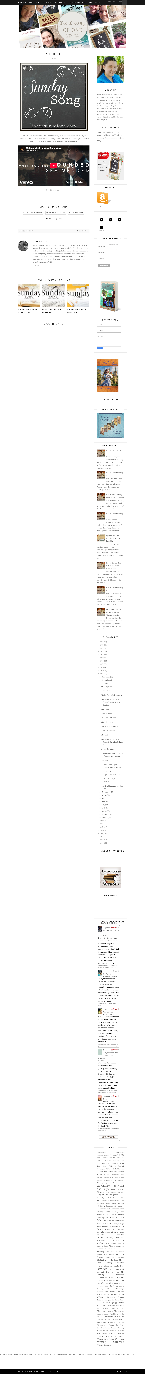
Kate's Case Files (105, 1246)
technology (111, 1306)
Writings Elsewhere (104, 1345)
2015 (101, 821)
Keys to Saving (119, 1246)
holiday (120, 1235)
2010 (101, 837)
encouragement (103, 1214)
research (100, 1291)
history (115, 1235)
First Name (101, 252)
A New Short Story (108, 749)
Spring (107, 1300)
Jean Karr (101, 1060)
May (103, 805)
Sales (106, 1292)
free (122, 1229)
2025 (101, 645)
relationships (119, 1289)
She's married (106, 709)
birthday (100, 1200)
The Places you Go (117, 1314)
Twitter (110, 223)
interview (121, 1243)
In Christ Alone (107, 691)
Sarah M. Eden (103, 935)
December (106, 677)
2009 (101, 840)
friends (100, 1232)
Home (20, 2)
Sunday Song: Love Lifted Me (51, 311)
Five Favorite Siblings (114, 495)
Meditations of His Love (107, 1260)
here (59, 190)
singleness (110, 1297)
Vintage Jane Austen (105, 1325)
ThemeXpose (55, 1371)
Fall (104, 1224)
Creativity (115, 1212)
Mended (104, 760)
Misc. (121, 1260)
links (107, 1252)
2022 (101, 655)
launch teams (120, 1249)
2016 (101, 674)
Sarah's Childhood (117, 1292)
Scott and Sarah (107, 1294)
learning (100, 1252)
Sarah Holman (40, 242)
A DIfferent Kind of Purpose (114, 1169)
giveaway (115, 1232)
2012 (101, 830)
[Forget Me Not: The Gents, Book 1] (100, 931)
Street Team (119, 1300)
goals (122, 1232)
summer (99, 1303)
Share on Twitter (57, 213)
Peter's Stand (106, 713)
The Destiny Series (105, 1311)
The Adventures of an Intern (113, 1308)
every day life (110, 1219)
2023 (101, 651)
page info (112, 1280)
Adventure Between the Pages (55, 2)
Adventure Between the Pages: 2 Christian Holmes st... (112, 742)
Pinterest (119, 223)
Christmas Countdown (106, 1206)
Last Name (101, 259)
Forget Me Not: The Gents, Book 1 (111, 930)
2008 (101, 843)
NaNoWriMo (102, 1278)
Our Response (106, 686)
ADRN (122, 1183)
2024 (101, 648)
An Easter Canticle (109, 1192)
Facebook (101, 223)
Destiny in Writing (78, 2)
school (99, 1294)
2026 (101, 642)
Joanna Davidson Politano (110, 976)
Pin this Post (77, 213)
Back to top (121, 1371)
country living (103, 1212)
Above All (104, 735)
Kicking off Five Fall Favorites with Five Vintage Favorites (113, 612)
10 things (114, 1155)
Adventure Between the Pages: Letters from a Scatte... (110, 702)
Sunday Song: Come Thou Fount (76, 311)
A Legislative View (104, 1172)
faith (104, 1220)
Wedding (114, 1328)
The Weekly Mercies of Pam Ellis (110, 1317)
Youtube (101, 230)
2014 (101, 824)
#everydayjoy (101, 1152)
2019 (101, 664)
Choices (113, 1203)
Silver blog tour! (107, 722)
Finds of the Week (109, 1226)
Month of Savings (104, 1263)
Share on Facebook (34, 213)
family (110, 1223)
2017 (101, 670)
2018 (101, 667)
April (103, 808)
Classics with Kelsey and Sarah (112, 1209)
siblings (100, 1297)
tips (116, 1319)
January (105, 817)
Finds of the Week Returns (111, 695)
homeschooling (111, 1243)
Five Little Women (113, 1229)
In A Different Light (108, 718)
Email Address (107, 246)
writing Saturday (110, 1342)
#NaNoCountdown (103, 1155)
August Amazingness (107, 1195)
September (106, 792)
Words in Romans (108, 731)
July (103, 798)
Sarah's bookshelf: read (115, 923)
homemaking (101, 1240)
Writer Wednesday (116, 1339)
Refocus (109, 1289)
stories (112, 1300)
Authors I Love (115, 1197)
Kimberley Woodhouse (110, 1101)
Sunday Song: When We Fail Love (28, 311)
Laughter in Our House (106, 1249)
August (104, 795)
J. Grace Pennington (109, 1014)
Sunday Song (57, 219)
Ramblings (100, 1289)
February (105, 814)
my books (114, 1266)
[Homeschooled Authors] (110, 887)
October (105, 683)
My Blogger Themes (32, 1371)
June (103, 801)
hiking (110, 1235)
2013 (101, 827)
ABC (113, 1182)
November (106, 680)
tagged (115, 1303)
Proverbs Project (111, 1286)
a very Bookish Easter (112, 1174)
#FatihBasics (119, 1152)
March (104, 811)
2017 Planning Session (109, 726)
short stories (119, 1294)
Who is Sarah (94, 2)
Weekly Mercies (108, 1331)
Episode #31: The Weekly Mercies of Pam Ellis (113, 538)
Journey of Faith (32, 2)
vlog (117, 1325)
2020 (101, 661)
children (107, 1203)
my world (115, 1272)
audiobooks (120, 1192)
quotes (121, 1286)
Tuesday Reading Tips (115, 1322)
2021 (101, 658)
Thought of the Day (105, 1319)
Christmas (120, 1203)
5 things (113, 1163)
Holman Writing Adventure (110, 1237)
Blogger (121, 1)
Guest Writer (102, 1235)
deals (122, 1212)
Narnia (111, 1278)
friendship (108, 1232)
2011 (101, 833)
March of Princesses (115, 1257)
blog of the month (111, 1200)
